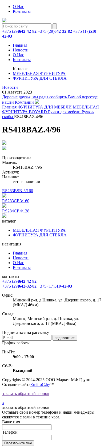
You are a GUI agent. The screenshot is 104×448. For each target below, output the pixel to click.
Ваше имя (11, 421)
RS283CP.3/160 (15, 201)
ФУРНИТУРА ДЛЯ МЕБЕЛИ (45, 107)
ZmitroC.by (40, 384)
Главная (20, 45)
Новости (21, 50)
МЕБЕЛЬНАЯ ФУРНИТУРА (39, 73)
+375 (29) (19, 31)
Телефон (10, 432)
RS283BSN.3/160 (17, 190)
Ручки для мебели (65, 112)
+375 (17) (55, 286)
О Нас (18, 6)
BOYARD (38, 112)
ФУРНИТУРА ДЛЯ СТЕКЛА (40, 78)
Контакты (22, 11)
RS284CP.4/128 (15, 211)
